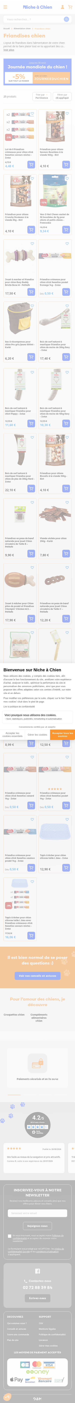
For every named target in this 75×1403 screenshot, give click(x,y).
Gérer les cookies (37, 734)
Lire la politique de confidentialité (19, 706)
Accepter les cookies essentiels (12, 735)
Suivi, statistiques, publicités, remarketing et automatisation (34, 719)
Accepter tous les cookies (62, 735)
